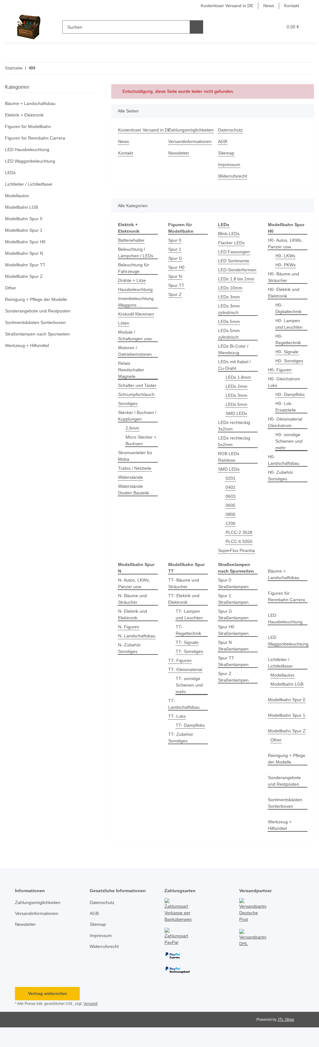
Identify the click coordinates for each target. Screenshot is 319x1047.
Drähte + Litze (132, 280)
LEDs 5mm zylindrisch (229, 334)
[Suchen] (196, 27)
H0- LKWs (285, 255)
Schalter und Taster (137, 385)
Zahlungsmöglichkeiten (191, 129)
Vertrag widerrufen (47, 993)
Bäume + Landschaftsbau (283, 574)
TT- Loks (177, 716)
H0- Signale (286, 351)
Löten (123, 323)
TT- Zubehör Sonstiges (180, 737)
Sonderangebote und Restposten (284, 781)
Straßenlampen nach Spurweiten (37, 333)
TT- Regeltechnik (188, 630)
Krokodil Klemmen (136, 314)
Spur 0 (174, 240)
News (268, 5)
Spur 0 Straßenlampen (233, 583)
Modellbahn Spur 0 (286, 699)
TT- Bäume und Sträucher (183, 583)
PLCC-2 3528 (239, 532)
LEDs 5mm (229, 321)
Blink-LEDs (229, 233)
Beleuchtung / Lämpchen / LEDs (135, 252)
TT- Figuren (180, 660)
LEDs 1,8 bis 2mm (236, 278)
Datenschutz (230, 129)
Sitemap (226, 152)
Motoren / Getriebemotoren (135, 351)
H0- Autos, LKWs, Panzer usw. (285, 243)
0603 (231, 496)
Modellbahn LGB (286, 684)
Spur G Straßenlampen (233, 614)
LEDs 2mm (236, 386)
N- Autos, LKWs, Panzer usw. (134, 583)
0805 (231, 514)
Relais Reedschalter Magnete (131, 370)
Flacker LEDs (231, 242)
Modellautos (282, 675)
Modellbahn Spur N (24, 253)
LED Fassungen (234, 251)
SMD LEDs (236, 413)
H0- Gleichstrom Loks (284, 382)
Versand (90, 1004)
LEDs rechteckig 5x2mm (234, 441)
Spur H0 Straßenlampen (233, 630)
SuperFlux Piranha (236, 550)
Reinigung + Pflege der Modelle (286, 758)
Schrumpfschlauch (136, 394)
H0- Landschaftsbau (283, 460)
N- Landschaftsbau (136, 635)
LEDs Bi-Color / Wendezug (233, 349)
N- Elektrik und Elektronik (132, 614)
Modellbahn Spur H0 (25, 241)
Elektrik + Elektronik (24, 114)
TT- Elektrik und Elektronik (183, 599)
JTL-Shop (286, 1019)
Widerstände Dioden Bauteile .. (135, 489)
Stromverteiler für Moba (135, 456)
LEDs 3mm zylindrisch (229, 309)
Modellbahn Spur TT (25, 264)
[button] (253, 27)
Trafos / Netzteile (134, 468)
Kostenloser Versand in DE (227, 5)
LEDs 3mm (229, 296)
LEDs (10, 172)
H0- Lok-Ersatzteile (285, 406)
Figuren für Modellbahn (28, 126)
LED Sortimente (233, 260)
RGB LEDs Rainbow (228, 457)
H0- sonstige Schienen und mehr (288, 441)
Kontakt (291, 5)
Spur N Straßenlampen (233, 645)
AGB (222, 141)
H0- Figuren (280, 369)
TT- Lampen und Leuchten (189, 614)
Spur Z (175, 294)
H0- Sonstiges (289, 360)
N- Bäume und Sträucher (132, 599)
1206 (231, 523)
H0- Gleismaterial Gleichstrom (285, 422)
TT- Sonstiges (189, 651)
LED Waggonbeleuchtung (288, 640)
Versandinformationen (190, 141)
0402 (231, 487)
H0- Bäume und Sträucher (283, 277)
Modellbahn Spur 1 (286, 715)
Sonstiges (127, 403)
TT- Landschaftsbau (184, 704)
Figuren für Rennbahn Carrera (286, 596)
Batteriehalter (131, 240)
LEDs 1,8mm (238, 377)
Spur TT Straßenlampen (233, 661)
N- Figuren (128, 626)
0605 (231, 505)
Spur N (175, 276)
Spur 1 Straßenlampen (233, 599)
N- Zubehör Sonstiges (129, 648)
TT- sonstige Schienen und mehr (189, 685)
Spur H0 (176, 267)
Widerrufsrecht (232, 176)
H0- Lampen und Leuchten (288, 324)
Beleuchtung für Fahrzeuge (133, 268)
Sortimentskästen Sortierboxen (285, 803)
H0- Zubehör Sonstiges (280, 475)
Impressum (229, 164)
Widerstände (130, 477)
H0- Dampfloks (290, 394)
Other (276, 739)
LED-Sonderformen (237, 269)
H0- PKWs (285, 264)
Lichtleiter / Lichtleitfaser (280, 663)
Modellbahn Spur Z (287, 730)
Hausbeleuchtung (135, 289)
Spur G (175, 258)
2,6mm (132, 428)
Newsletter (178, 152)
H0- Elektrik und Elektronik (283, 292)
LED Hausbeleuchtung (285, 618)
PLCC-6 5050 (239, 541)
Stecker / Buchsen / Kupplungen (137, 415)
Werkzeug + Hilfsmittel (280, 825)
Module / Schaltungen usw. (135, 335)
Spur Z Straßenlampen (233, 677)
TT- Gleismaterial (185, 669)
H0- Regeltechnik (288, 339)
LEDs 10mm (230, 287)
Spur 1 (174, 249)
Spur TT (176, 285)
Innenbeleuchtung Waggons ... (136, 301)
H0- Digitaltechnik (288, 308)
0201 (231, 478)
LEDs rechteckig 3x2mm (234, 425)
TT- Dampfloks (190, 725)
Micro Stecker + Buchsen (141, 440)
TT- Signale (187, 642)
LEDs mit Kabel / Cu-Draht (234, 365)
